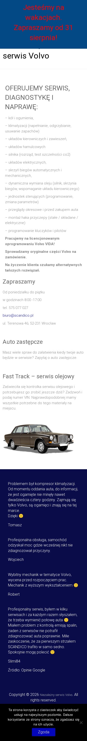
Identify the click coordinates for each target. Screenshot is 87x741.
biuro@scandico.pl (18, 315)
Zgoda (43, 732)
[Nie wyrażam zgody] (81, 722)
